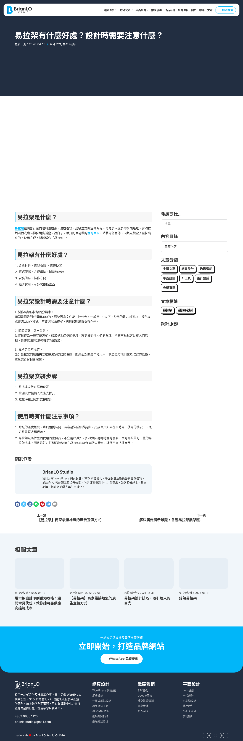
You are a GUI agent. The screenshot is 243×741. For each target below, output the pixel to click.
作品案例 (170, 10)
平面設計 (141, 10)
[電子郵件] (54, 504)
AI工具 (186, 278)
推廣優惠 (156, 10)
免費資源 (169, 288)
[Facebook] (17, 504)
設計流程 (183, 10)
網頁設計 (109, 10)
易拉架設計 (70, 44)
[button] (194, 246)
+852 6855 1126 (26, 716)
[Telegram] (48, 504)
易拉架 (19, 228)
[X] (23, 504)
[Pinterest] (42, 504)
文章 (210, 10)
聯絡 (202, 10)
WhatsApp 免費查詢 (123, 658)
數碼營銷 (125, 10)
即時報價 (227, 10)
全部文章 (55, 44)
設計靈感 (203, 278)
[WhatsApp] (36, 504)
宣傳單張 (93, 233)
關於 (194, 10)
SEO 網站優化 (38, 699)
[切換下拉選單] (116, 10)
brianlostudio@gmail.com (33, 722)
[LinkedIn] (30, 504)
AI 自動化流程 (59, 699)
